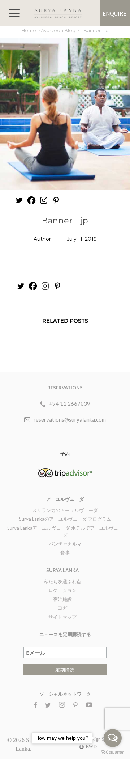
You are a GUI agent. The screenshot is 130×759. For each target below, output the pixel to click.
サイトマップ (62, 617)
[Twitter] (19, 200)
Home (29, 30)
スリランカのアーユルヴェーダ (65, 510)
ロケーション (62, 590)
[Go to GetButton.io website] (112, 752)
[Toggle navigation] (14, 13)
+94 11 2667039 (69, 403)
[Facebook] (31, 200)
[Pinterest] (56, 200)
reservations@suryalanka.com (70, 419)
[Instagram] (43, 200)
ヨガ (62, 608)
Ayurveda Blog (59, 30)
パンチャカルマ (65, 544)
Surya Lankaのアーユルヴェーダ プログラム (65, 519)
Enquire (114, 13)
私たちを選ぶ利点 (62, 581)
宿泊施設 (62, 599)
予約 (65, 454)
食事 (65, 552)
